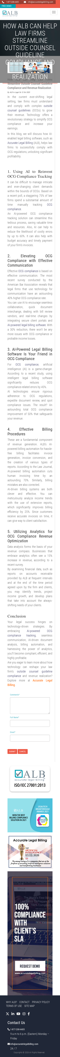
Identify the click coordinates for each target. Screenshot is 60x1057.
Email (12, 732)
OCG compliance (28, 271)
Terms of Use (14, 1006)
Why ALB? (11, 1002)
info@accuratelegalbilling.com (24, 1044)
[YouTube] (18, 1014)
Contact (24, 1002)
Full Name (14, 717)
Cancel (22, 751)
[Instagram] (24, 1014)
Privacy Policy (41, 1002)
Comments (15, 695)
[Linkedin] (12, 1014)
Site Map (29, 1006)
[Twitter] (7, 1014)
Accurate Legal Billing (20, 143)
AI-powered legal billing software (27, 325)
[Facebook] (29, 1014)
